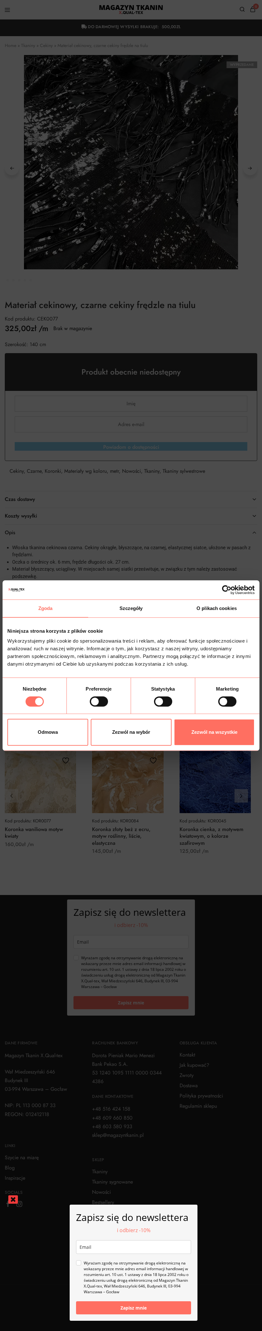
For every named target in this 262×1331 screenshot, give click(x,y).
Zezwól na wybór (131, 732)
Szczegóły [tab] (131, 608)
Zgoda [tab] (45, 608)
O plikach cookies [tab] (216, 608)
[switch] (99, 701)
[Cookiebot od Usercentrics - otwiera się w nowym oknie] (227, 590)
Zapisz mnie (133, 1308)
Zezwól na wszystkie (214, 732)
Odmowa (48, 732)
